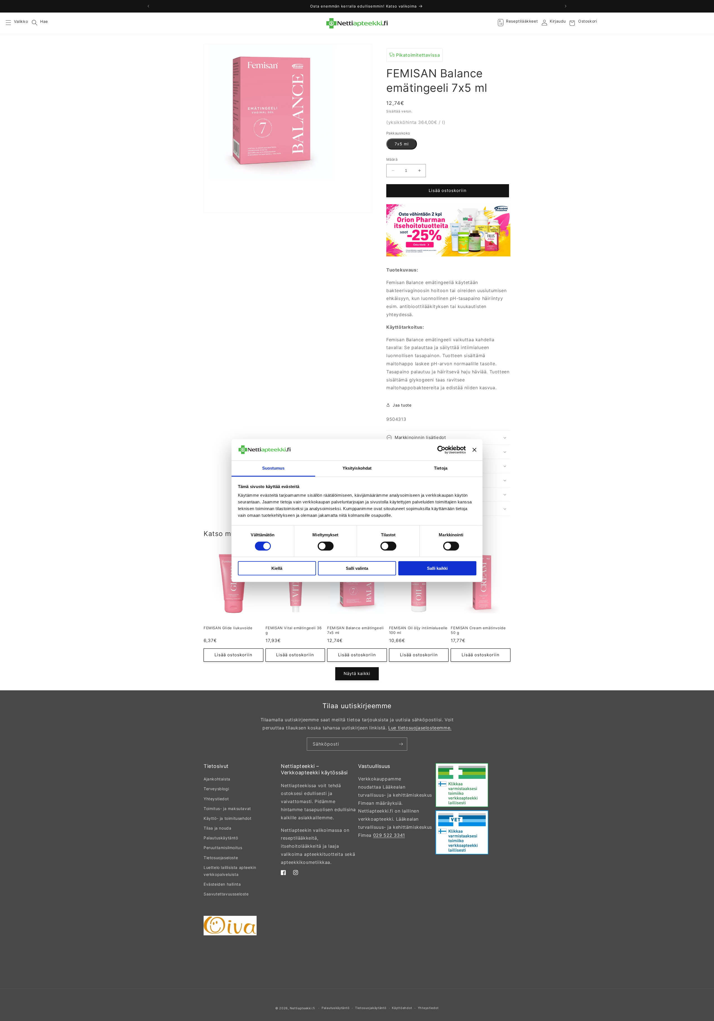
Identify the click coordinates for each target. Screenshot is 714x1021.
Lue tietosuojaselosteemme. (420, 728)
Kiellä (276, 568)
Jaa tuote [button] (402, 405)
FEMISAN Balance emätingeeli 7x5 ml (355, 630)
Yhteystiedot (216, 798)
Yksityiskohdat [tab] (357, 468)
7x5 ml (402, 143)
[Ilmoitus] (565, 6)
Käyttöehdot (402, 1008)
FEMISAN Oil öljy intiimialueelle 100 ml (418, 630)
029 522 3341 (389, 835)
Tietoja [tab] (440, 468)
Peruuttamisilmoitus (223, 847)
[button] (12, 23)
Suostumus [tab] (273, 468)
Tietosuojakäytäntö (371, 1008)
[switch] (326, 546)
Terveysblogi (216, 788)
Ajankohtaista (217, 779)
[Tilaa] (401, 744)
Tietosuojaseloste (221, 857)
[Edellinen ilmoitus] (148, 6)
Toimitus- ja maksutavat (227, 808)
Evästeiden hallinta (222, 884)
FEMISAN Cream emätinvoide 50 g (478, 630)
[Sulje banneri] (474, 450)
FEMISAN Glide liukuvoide (228, 628)
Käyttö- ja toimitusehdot (227, 818)
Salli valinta (357, 568)
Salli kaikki (437, 568)
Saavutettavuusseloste (226, 894)
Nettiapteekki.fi (302, 1008)
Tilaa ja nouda (217, 828)
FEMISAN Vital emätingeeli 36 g (294, 630)
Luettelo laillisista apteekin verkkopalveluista (230, 871)
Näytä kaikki (357, 673)
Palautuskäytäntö (221, 837)
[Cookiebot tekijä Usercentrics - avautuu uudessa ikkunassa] (441, 450)
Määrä (391, 159)
